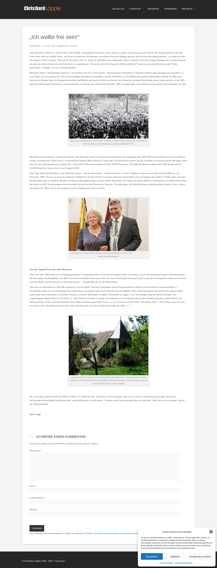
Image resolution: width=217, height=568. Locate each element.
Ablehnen (175, 556)
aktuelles (118, 9)
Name (33, 486)
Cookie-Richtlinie (166, 563)
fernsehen (170, 9)
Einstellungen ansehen (200, 556)
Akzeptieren (152, 556)
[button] (211, 531)
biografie (153, 9)
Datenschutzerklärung (183, 563)
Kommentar (36, 450)
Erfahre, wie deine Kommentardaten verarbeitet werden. (112, 533)
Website (33, 509)
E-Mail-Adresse (37, 498)
